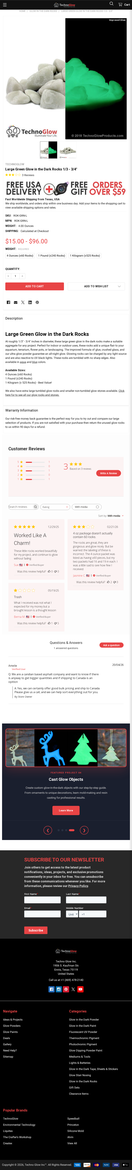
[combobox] (55, 507)
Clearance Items (79, 1093)
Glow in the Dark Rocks (83, 1081)
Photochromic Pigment (83, 1044)
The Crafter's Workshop (17, 1137)
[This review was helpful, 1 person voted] (49, 623)
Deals (6, 1038)
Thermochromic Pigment (84, 1038)
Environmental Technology (19, 1124)
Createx (7, 1143)
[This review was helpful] (108, 582)
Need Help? (10, 1050)
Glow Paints (10, 1032)
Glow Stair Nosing (80, 1075)
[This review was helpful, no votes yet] (49, 571)
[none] (66, 78)
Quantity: (12, 269)
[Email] (16, 302)
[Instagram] (59, 989)
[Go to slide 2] (62, 830)
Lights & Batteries (79, 1062)
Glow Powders (11, 1025)
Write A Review (108, 473)
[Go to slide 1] (59, 830)
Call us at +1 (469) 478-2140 (66, 980)
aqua (23, 362)
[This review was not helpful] (55, 623)
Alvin (70, 1137)
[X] (23, 302)
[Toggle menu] (4, 4)
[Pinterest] (37, 302)
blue (34, 362)
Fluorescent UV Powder (83, 1032)
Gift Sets (74, 1087)
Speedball (73, 1118)
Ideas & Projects (13, 1019)
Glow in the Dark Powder (84, 1019)
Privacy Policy (78, 886)
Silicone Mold (75, 1131)
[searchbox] (20, 507)
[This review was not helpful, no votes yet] (55, 571)
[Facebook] (8, 302)
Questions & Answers (66, 643)
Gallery (7, 1044)
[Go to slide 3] (66, 830)
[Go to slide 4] (71, 830)
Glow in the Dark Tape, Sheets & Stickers (93, 1069)
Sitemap (8, 1056)
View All (72, 1143)
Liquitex (8, 1131)
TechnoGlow (10, 1118)
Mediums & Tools (79, 1056)
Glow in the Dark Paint (82, 1025)
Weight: (17, 249)
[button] (66, 188)
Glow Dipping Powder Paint (85, 1050)
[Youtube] (80, 989)
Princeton (73, 1124)
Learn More (66, 810)
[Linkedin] (30, 302)
